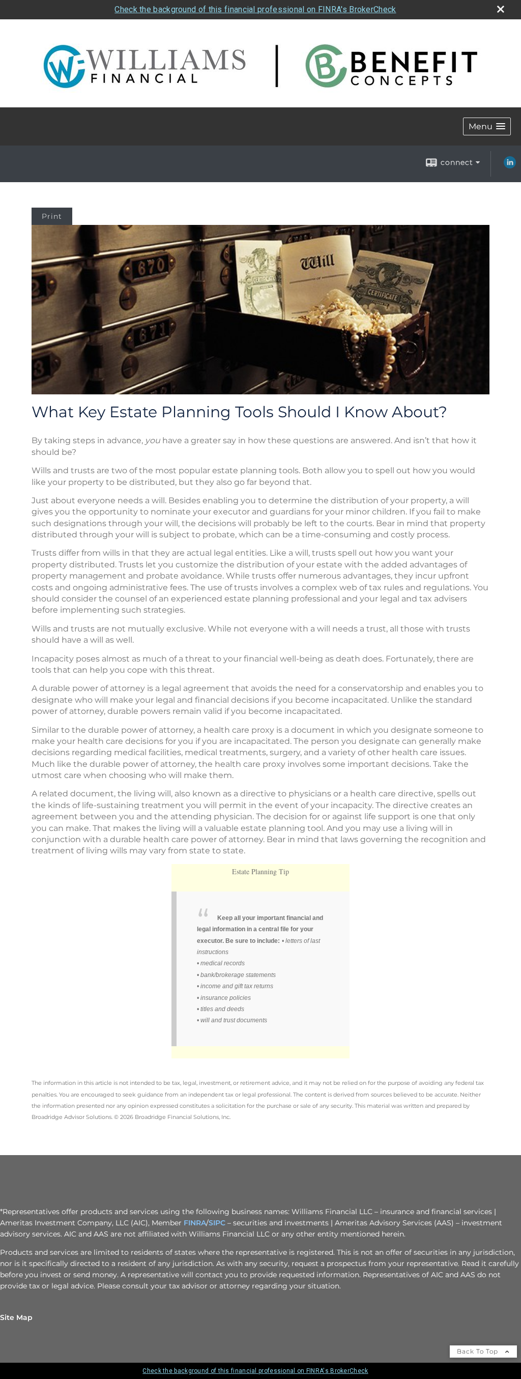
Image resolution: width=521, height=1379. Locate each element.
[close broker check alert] (501, 9)
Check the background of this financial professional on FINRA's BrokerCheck (255, 9)
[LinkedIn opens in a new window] (510, 165)
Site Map (16, 1317)
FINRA (195, 1222)
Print (52, 216)
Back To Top (478, 1351)
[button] (487, 126)
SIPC (217, 1222)
